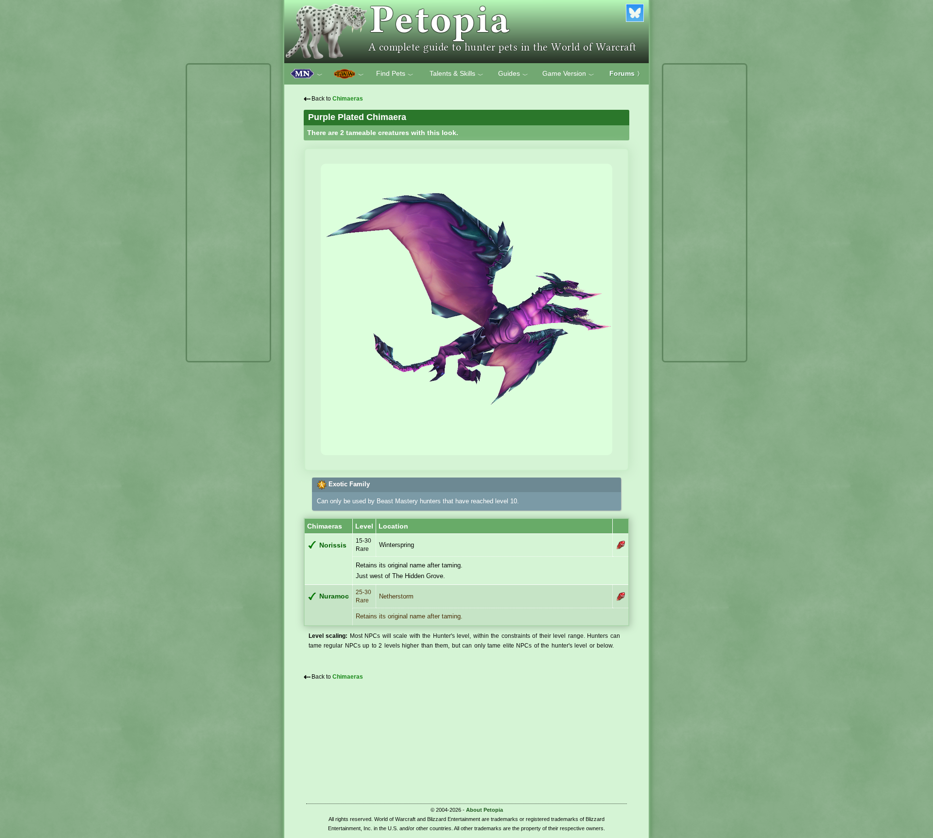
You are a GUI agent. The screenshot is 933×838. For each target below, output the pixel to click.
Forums (626, 73)
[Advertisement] (228, 213)
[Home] (466, 31)
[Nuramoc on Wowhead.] (620, 596)
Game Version (568, 73)
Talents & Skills (457, 73)
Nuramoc (334, 596)
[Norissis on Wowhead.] (620, 545)
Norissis (332, 545)
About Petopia (484, 810)
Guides (513, 73)
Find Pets (395, 73)
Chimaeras (347, 98)
